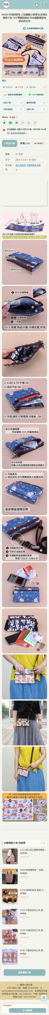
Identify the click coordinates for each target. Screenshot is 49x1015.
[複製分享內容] (35, 122)
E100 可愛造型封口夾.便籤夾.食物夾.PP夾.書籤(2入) (32, 930)
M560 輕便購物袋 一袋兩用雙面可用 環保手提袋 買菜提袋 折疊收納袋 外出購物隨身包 (33, 870)
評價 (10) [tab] (25, 143)
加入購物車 (27, 1010)
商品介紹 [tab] (10, 143)
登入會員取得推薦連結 (17, 133)
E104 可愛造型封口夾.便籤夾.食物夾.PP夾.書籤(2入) (32, 910)
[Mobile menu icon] (44, 4)
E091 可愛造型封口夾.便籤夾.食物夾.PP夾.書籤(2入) (32, 950)
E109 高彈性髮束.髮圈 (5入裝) (32, 890)
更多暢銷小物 (24, 972)
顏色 (4, 80)
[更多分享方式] (29, 122)
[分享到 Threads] (4, 122)
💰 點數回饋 (31, 87)
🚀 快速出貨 (8, 87)
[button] (4, 42)
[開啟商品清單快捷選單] (44, 997)
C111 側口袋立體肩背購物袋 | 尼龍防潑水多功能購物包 (33, 850)
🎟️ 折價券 (19, 87)
